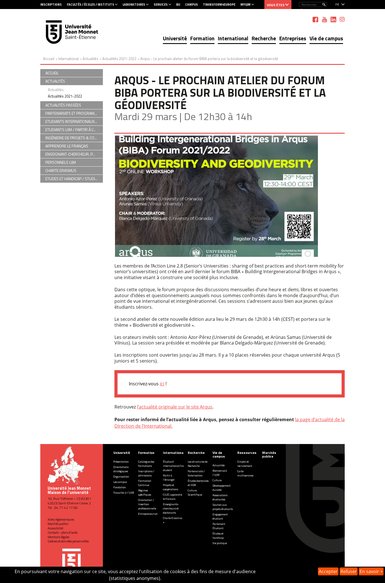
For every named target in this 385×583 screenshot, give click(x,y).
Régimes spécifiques (144, 492)
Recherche (264, 38)
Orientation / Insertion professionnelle (147, 504)
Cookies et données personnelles (68, 541)
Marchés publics (58, 524)
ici (162, 384)
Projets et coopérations (170, 487)
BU (178, 4)
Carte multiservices (245, 473)
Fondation (119, 487)
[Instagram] (342, 19)
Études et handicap (218, 535)
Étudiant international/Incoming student (177, 466)
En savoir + (371, 571)
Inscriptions (51, 4)
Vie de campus (326, 38)
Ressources (246, 452)
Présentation (121, 462)
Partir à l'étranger (169, 477)
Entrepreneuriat (148, 514)
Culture (217, 480)
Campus (191, 4)
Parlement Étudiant (219, 526)
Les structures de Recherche (197, 464)
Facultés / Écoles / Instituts (90, 4)
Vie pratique (220, 543)
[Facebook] (315, 19)
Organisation (121, 476)
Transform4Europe (219, 4)
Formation (202, 38)
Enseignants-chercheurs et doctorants (171, 508)
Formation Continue (144, 483)
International (233, 38)
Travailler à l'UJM (123, 493)
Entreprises (292, 38)
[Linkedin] (333, 19)
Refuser (348, 571)
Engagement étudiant (220, 516)
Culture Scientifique (195, 492)
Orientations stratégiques (121, 469)
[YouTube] (324, 19)
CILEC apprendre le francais (172, 497)
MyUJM (245, 4)
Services (161, 4)
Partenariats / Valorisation (196, 473)
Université (175, 38)
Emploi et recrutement (244, 464)
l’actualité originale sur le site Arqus (175, 407)
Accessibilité (55, 528)
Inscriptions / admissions (146, 473)
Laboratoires (134, 4)
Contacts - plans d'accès (63, 532)
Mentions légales (58, 537)
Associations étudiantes (220, 497)
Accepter (328, 571)
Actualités (56, 89)
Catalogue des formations (146, 464)
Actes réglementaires (61, 519)
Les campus (120, 482)
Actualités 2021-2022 (65, 96)
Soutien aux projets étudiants (223, 507)
